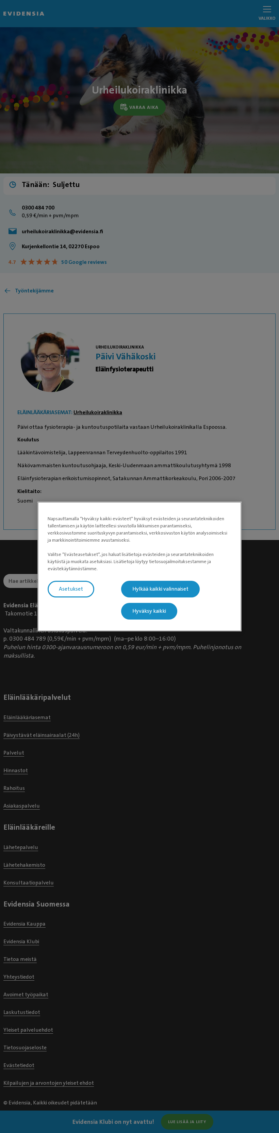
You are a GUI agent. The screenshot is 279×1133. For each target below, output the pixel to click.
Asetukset (71, 589)
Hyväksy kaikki (149, 611)
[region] (139, 566)
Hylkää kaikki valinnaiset (160, 589)
